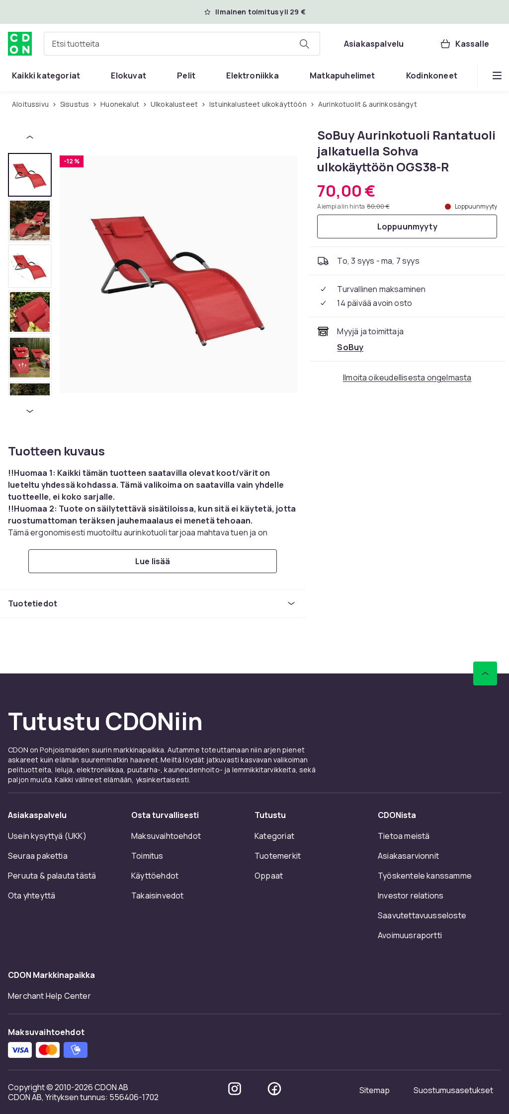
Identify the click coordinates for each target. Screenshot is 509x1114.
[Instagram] (235, 1089)
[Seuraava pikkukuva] (30, 411)
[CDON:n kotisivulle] (20, 44)
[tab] (30, 175)
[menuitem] (46, 75)
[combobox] (182, 44)
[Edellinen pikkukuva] (30, 137)
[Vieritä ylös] (485, 673)
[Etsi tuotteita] (304, 44)
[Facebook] (274, 1089)
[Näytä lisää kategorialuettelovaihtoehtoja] (497, 75)
